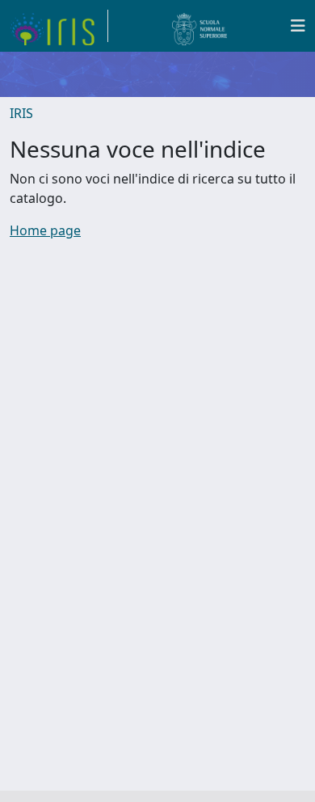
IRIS (21, 113)
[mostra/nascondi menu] (298, 26)
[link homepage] (59, 26)
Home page (45, 230)
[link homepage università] (199, 26)
